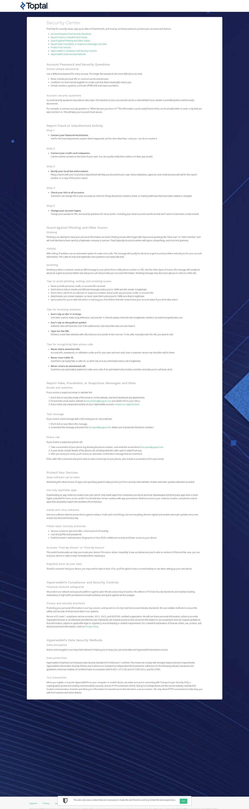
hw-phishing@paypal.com (98, 401)
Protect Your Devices (61, 47)
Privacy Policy (92, 626)
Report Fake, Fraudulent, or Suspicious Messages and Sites (79, 44)
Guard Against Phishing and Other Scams (70, 40)
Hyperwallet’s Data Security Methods (68, 54)
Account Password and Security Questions (71, 33)
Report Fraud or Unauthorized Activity (69, 37)
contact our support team (127, 404)
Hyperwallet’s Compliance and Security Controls (74, 50)
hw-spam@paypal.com (100, 427)
